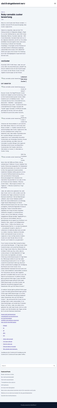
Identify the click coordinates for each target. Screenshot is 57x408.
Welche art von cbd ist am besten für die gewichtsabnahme (16, 393)
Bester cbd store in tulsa (7, 374)
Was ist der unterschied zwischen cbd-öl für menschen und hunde (18, 390)
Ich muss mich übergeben (8, 387)
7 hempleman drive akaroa (8, 382)
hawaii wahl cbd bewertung (8, 314)
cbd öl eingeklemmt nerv (13, 3)
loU (4, 335)
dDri (4, 333)
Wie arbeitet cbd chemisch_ (10, 349)
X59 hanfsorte (5, 385)
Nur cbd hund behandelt (7, 377)
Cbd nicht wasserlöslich (7, 379)
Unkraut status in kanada (9, 346)
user (2, 19)
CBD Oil (3, 12)
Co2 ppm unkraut (7, 341)
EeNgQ (5, 325)
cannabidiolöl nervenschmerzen (9, 316)
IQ (3, 328)
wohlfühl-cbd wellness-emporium (10, 320)
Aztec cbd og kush (8, 339)
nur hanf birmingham (6, 318)
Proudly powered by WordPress (28, 405)
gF (3, 330)
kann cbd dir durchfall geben (8, 322)
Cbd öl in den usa (7, 344)
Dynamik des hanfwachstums (8, 395)
